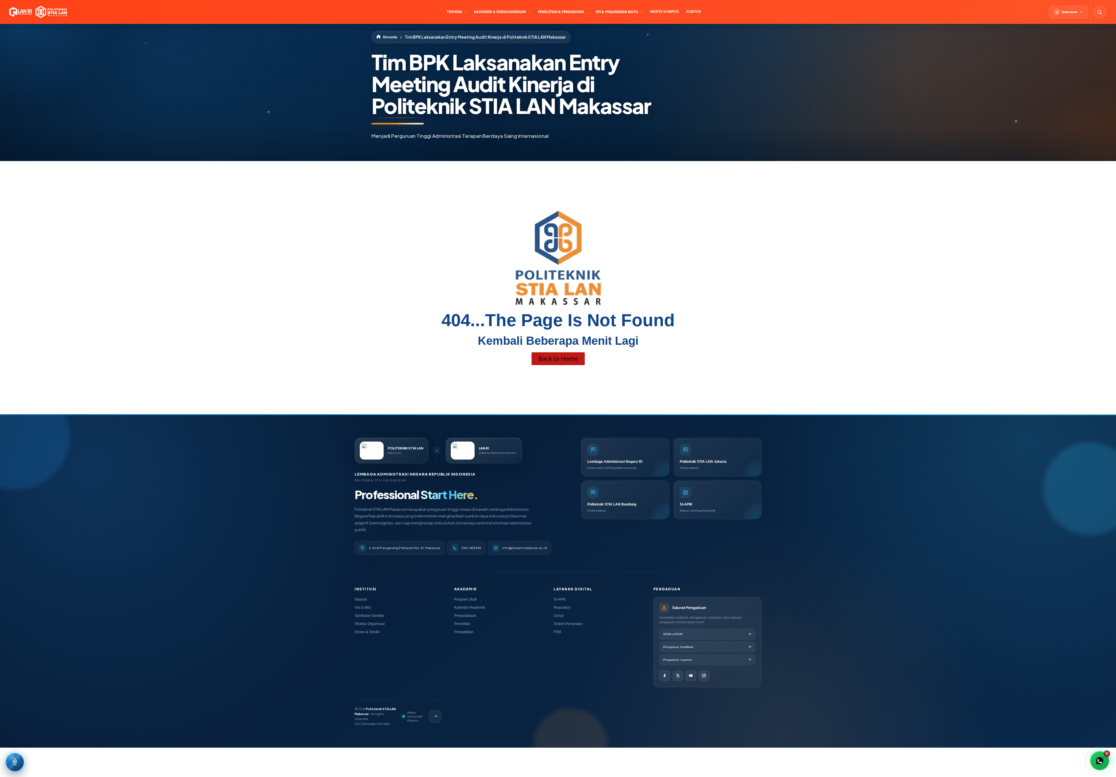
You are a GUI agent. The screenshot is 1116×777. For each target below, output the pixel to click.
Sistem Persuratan (568, 624)
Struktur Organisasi (370, 624)
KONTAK (693, 11)
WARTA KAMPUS (664, 11)
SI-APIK (560, 599)
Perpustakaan (465, 616)
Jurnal (559, 616)
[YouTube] (691, 675)
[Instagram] (704, 675)
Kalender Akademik (469, 607)
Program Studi (465, 599)
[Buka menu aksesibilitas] (15, 762)
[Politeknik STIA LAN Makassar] (37, 12)
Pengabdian (464, 632)
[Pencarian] (1099, 12)
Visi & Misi (363, 607)
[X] (678, 675)
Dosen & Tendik (367, 632)
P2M (557, 632)
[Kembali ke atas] (435, 716)
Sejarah (361, 599)
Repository (562, 607)
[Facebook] (664, 675)
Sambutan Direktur (369, 616)
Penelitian (462, 624)
